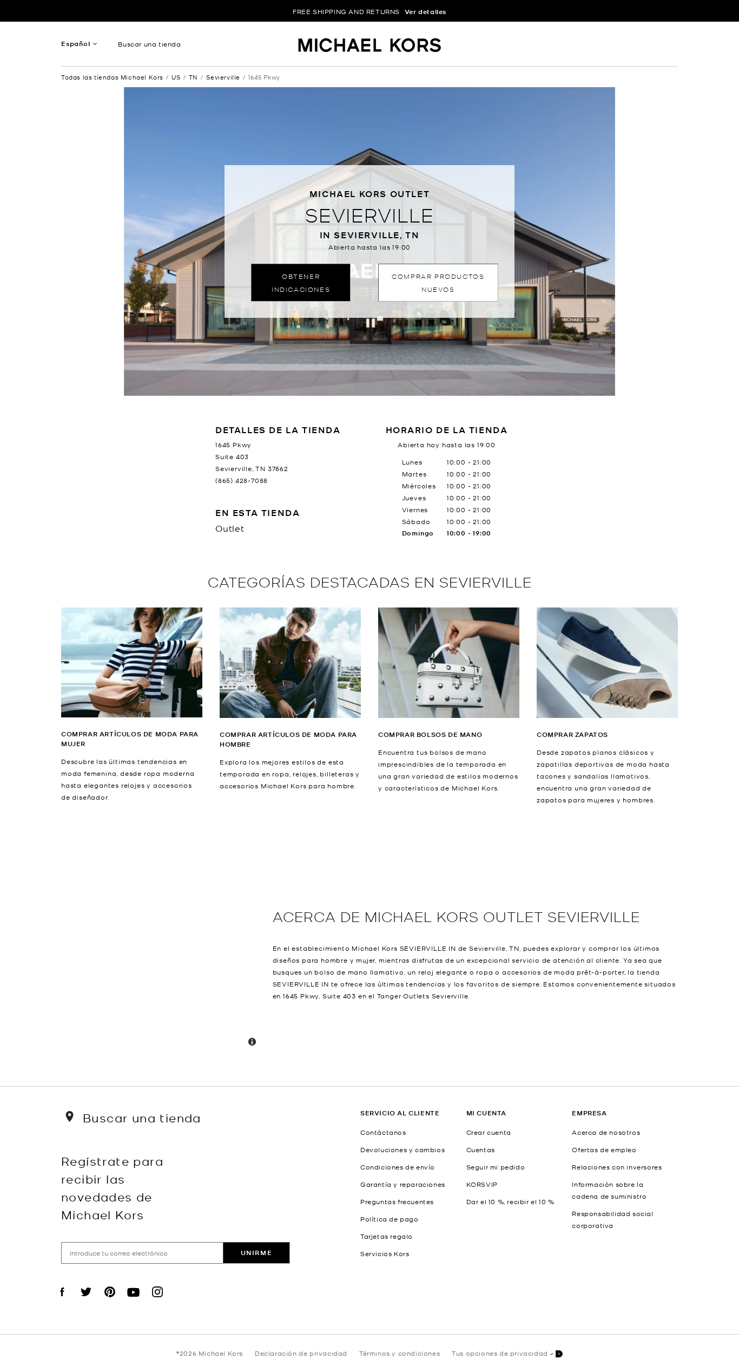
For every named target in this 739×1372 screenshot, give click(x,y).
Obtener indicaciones (301, 282)
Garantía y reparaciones (402, 1184)
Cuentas (480, 1149)
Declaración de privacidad (301, 1353)
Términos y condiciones (399, 1353)
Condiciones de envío (397, 1166)
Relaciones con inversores (617, 1166)
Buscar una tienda (149, 44)
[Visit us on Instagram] (157, 1301)
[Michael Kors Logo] (369, 46)
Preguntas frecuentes (397, 1201)
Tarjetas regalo (386, 1236)
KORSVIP (482, 1184)
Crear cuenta (488, 1132)
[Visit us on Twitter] (86, 1301)
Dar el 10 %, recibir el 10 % (510, 1201)
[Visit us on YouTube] (134, 1301)
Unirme (257, 1252)
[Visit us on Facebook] (62, 1301)
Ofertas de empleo (604, 1149)
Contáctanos (383, 1132)
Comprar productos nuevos (438, 282)
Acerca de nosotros (606, 1132)
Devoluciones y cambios (402, 1149)
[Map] (162, 946)
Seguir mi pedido (495, 1166)
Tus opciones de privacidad (500, 1353)
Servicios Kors (384, 1253)
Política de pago (389, 1218)
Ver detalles (425, 11)
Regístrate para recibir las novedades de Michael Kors (112, 1187)
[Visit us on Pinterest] (110, 1301)
